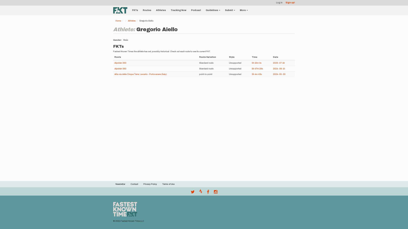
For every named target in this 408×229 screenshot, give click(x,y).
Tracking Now (178, 10)
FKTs (135, 10)
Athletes (161, 10)
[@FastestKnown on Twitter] (193, 193)
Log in (279, 2)
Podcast (196, 10)
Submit (229, 10)
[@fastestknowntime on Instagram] (215, 193)
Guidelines (212, 10)
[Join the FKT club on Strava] (200, 193)
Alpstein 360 (120, 63)
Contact (134, 184)
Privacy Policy (150, 184)
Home (118, 21)
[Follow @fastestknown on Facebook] (208, 193)
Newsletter (120, 184)
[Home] (121, 10)
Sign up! (290, 2)
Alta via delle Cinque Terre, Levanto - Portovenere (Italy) (140, 74)
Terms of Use (168, 184)
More (243, 10)
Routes (147, 10)
